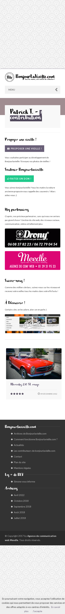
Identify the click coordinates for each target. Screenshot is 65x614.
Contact (18, 456)
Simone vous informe (24, 481)
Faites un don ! (20, 178)
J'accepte (37, 611)
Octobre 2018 (21, 500)
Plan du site (19, 462)
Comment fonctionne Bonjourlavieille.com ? (36, 439)
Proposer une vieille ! (26, 148)
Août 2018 (19, 512)
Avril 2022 (19, 495)
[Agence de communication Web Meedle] (32, 262)
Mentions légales (22, 468)
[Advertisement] (32, 34)
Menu (11, 89)
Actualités (19, 445)
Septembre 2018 (22, 506)
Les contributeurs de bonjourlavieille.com (34, 450)
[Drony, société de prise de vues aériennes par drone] (32, 240)
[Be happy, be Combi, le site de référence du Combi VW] (32, 323)
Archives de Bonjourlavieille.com (30, 433)
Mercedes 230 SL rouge (24, 385)
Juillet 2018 (20, 518)
